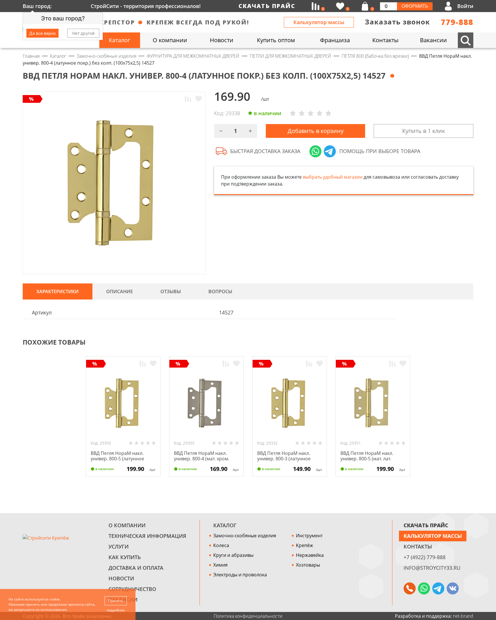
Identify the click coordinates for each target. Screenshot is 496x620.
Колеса (221, 545)
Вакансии (122, 599)
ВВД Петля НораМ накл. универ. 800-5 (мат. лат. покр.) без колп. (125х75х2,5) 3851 (372, 461)
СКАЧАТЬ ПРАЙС (426, 525)
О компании (127, 525)
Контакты (418, 546)
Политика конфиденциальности (248, 616)
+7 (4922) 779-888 (424, 557)
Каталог (225, 525)
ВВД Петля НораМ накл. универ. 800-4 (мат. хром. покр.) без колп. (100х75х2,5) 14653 (205, 461)
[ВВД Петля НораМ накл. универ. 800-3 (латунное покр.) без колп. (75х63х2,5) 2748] (289, 403)
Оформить (415, 6)
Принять (115, 600)
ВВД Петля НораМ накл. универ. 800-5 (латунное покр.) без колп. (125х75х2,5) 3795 (122, 461)
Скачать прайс (267, 6)
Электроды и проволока (240, 574)
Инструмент (309, 535)
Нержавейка (310, 555)
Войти (465, 6)
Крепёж (304, 545)
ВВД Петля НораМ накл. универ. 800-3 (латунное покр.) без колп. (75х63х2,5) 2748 (287, 461)
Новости (121, 578)
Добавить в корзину (316, 131)
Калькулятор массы (318, 22)
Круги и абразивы (233, 555)
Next (470, 342)
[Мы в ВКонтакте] (453, 588)
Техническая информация (147, 535)
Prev (459, 342)
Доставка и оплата (135, 567)
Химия (220, 565)
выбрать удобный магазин (333, 177)
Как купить (124, 557)
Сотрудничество (132, 589)
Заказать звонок (397, 21)
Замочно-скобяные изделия (244, 535)
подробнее (115, 610)
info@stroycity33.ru (432, 567)
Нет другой (83, 33)
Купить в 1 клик (423, 131)
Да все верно (42, 33)
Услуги (118, 546)
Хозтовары (308, 565)
